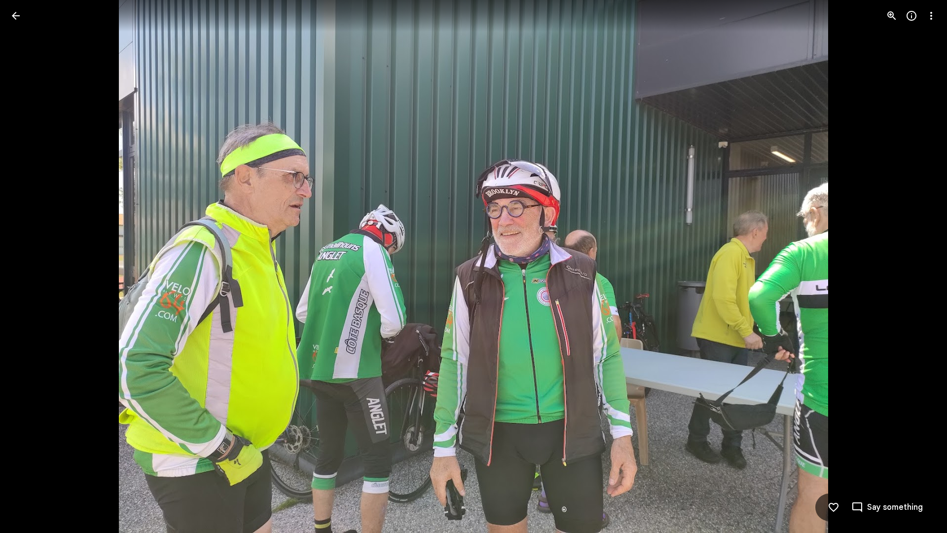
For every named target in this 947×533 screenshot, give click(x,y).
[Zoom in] (892, 16)
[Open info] (911, 16)
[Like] (833, 507)
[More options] (931, 16)
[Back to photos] (16, 16)
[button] (27, 266)
